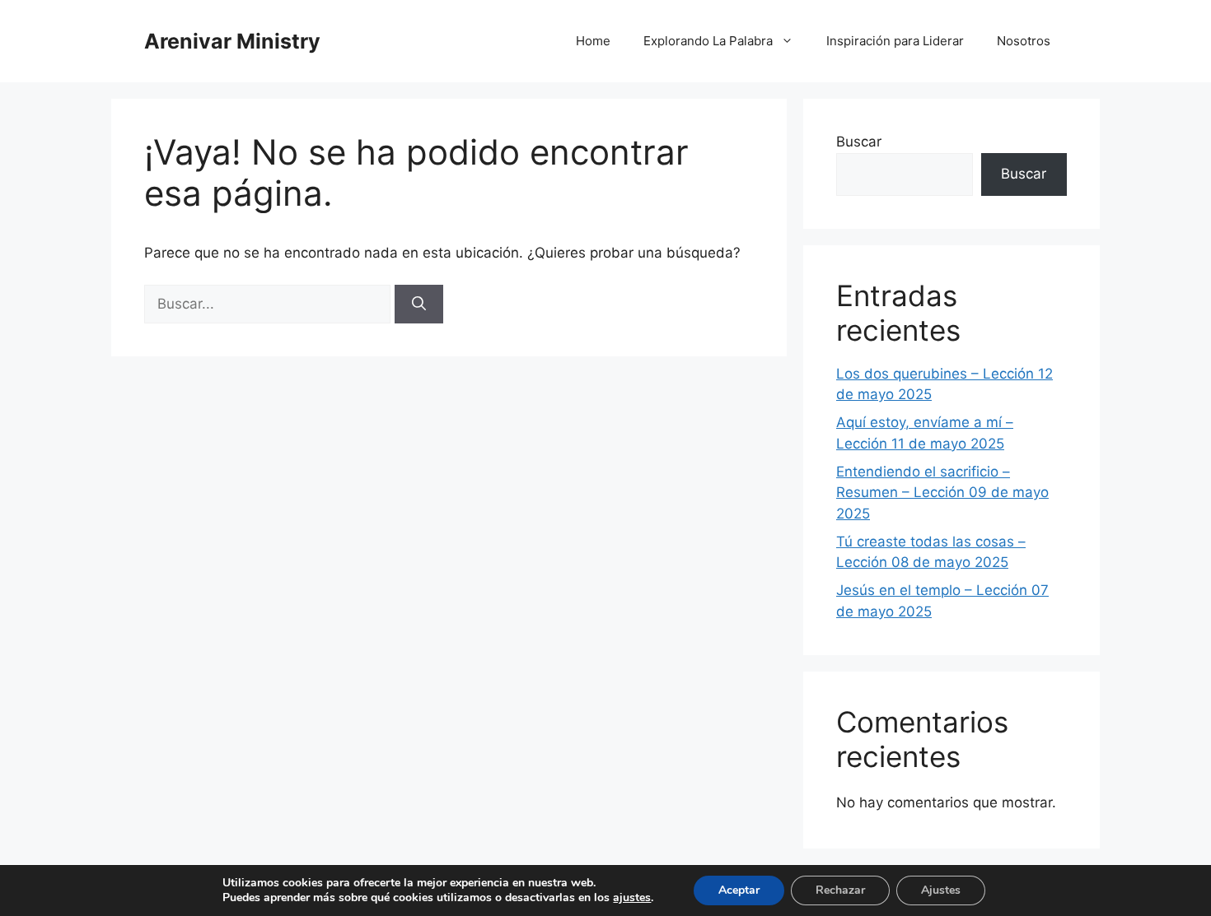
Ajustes (941, 890)
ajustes (632, 897)
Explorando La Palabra (708, 41)
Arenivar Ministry (232, 41)
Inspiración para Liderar (895, 41)
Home (593, 41)
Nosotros (1023, 41)
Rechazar (840, 890)
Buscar (858, 141)
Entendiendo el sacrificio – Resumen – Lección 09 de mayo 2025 (942, 492)
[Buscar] (419, 304)
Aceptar (739, 890)
